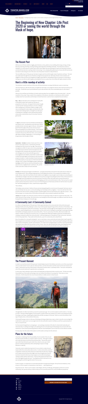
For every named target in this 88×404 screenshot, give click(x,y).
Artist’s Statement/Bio (54, 10)
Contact (43, 3)
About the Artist (36, 3)
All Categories (73, 10)
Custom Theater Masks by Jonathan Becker (19, 11)
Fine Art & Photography (64, 10)
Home (16, 17)
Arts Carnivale (80, 10)
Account (51, 3)
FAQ (30, 3)
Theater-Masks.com (19, 10)
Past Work (25, 3)
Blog (47, 3)
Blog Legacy (21, 17)
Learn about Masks (17, 3)
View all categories (8, 3)
